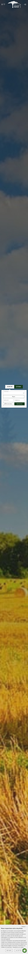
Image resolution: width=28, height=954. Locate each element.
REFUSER (8, 950)
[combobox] (13, 393)
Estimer (18, 386)
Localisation (6, 391)
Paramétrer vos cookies (18, 947)
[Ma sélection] (4, 4)
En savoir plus (9, 947)
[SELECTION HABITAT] (14, 4)
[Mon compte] (2, 4)
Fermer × (24, 926)
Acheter (9, 386)
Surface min (6, 400)
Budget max (17, 400)
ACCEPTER (19, 950)
